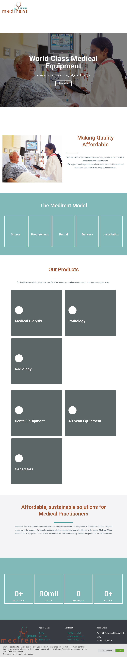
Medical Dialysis (28, 321)
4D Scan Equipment (84, 421)
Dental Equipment (30, 421)
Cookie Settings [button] (106, 650)
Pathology (76, 321)
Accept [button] (119, 650)
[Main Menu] (122, 7)
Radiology (23, 369)
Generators (24, 469)
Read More (63, 83)
